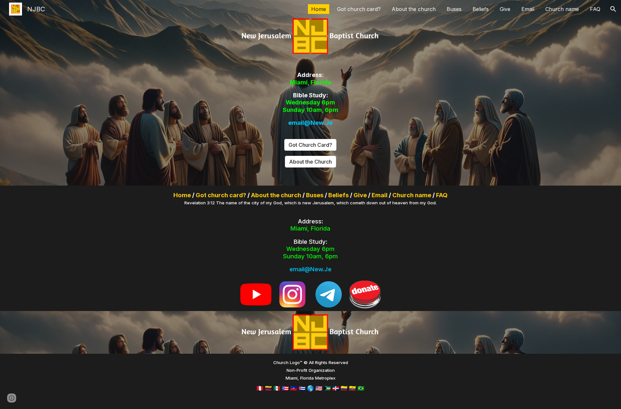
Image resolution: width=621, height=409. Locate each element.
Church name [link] (562, 9)
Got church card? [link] (359, 9)
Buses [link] (454, 9)
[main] (310, 99)
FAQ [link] (595, 9)
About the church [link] (414, 9)
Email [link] (527, 9)
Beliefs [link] (481, 9)
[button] (613, 9)
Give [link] (505, 9)
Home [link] (318, 9)
